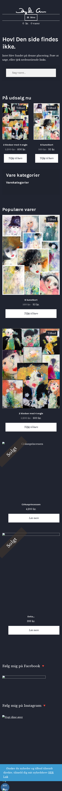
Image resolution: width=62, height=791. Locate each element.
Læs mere (34, 518)
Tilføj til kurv (15, 158)
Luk (5, 776)
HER (51, 772)
